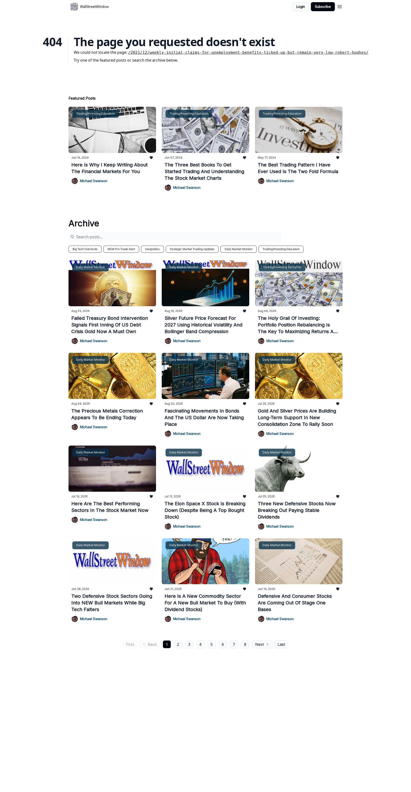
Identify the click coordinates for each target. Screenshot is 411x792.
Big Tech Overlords (85, 249)
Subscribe (323, 7)
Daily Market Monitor (239, 249)
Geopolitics (152, 249)
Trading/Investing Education (281, 249)
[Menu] (339, 6)
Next (259, 644)
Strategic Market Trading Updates (192, 249)
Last (281, 644)
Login (300, 7)
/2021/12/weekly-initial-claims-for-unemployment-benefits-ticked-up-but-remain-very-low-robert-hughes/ (248, 52)
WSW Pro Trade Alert (121, 249)
